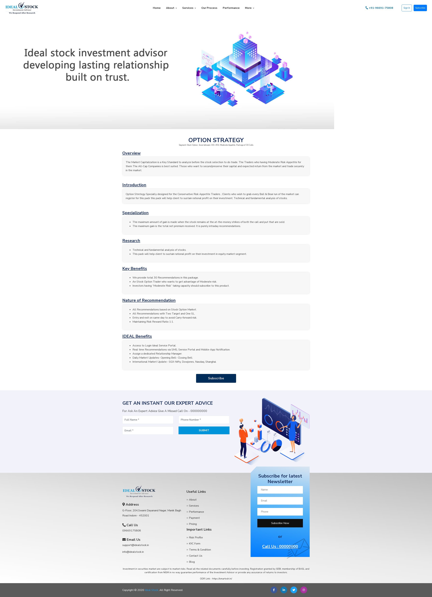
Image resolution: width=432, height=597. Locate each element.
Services (187, 8)
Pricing (192, 524)
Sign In (406, 7)
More (248, 8)
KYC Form (194, 543)
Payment (194, 518)
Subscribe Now (280, 523)
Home (157, 8)
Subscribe (420, 7)
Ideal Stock (151, 590)
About (170, 8)
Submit (204, 430)
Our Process (209, 8)
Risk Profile (195, 537)
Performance (231, 8)
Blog (191, 562)
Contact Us (195, 556)
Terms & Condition (199, 550)
